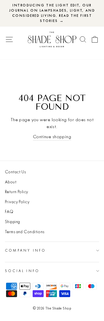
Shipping (12, 221)
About (10, 182)
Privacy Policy (17, 201)
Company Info (25, 250)
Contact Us (15, 171)
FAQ (9, 211)
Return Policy (16, 191)
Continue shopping (52, 136)
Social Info (22, 271)
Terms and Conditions (24, 231)
